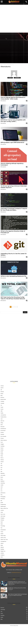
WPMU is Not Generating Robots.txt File (13, 276)
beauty (2, 393)
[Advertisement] (14, 19)
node (1, 486)
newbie (2, 485)
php (1, 500)
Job (1, 463)
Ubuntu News (3, 535)
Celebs (2, 413)
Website (2, 547)
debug (2, 422)
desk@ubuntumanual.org (16, 572)
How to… (2, 457)
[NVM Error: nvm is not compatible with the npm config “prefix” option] (14, 111)
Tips (1, 527)
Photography (3, 496)
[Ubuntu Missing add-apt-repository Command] (14, 155)
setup (2, 512)
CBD (1, 411)
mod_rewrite (3, 475)
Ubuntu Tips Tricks (4, 539)
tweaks (2, 533)
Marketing (2, 473)
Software (2, 520)
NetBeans (2, 481)
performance (3, 492)
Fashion (2, 432)
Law (1, 467)
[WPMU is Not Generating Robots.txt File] (14, 268)
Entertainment (3, 428)
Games (2, 448)
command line (3, 414)
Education (2, 426)
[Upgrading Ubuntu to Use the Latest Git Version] (14, 245)
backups (2, 391)
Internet (2, 461)
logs (1, 471)
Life (1, 469)
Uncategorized (3, 541)
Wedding (2, 549)
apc (1, 389)
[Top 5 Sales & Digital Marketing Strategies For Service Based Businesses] (4, 595)
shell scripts (3, 516)
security (2, 510)
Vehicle (2, 543)
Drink (2, 424)
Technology (3, 525)
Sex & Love (3, 514)
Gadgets (2, 444)
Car (1, 405)
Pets (1, 494)
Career (2, 407)
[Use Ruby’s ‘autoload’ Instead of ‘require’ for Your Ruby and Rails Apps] (14, 200)
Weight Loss (3, 551)
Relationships (3, 506)
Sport (2, 521)
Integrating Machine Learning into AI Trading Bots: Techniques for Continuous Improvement (17, 583)
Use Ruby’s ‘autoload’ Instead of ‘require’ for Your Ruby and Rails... (14, 209)
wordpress (2, 555)
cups (1, 418)
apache (2, 387)
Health (2, 453)
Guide (2, 451)
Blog (1, 395)
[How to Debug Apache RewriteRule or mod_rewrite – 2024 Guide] (14, 89)
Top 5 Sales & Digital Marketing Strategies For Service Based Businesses (17, 594)
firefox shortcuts (4, 440)
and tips (2, 385)
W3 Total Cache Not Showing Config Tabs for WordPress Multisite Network (13, 297)
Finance (2, 438)
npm (1, 488)
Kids (1, 465)
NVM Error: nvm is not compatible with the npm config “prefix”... (13, 120)
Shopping (2, 518)
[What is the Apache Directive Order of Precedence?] (14, 223)
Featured (2, 434)
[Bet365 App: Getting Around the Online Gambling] (4, 589)
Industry (2, 459)
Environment (3, 430)
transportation (3, 529)
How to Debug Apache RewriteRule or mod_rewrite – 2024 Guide (13, 98)
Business (2, 397)
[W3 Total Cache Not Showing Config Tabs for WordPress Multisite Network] (14, 289)
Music (2, 479)
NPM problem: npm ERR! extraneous (12, 142)
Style (2, 523)
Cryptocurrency (3, 416)
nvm (1, 490)
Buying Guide (3, 399)
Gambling (2, 446)
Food (2, 442)
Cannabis (2, 403)
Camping (2, 401)
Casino (2, 409)
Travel (2, 531)
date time (2, 420)
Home (1, 64)
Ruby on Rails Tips (4, 508)
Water (2, 545)
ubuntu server (3, 537)
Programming (3, 504)
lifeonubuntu (3, 100)
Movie (2, 477)
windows (2, 553)
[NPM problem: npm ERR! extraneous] (14, 134)
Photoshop (3, 498)
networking (3, 483)
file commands (3, 436)
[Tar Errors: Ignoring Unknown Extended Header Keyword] (14, 178)
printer (2, 502)
